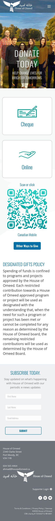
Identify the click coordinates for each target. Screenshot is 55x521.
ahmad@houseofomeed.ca (16, 469)
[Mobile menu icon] (49, 6)
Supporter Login (41, 489)
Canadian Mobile (27, 234)
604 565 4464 (10, 465)
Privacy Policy (37, 508)
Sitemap (48, 508)
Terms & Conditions (22, 508)
